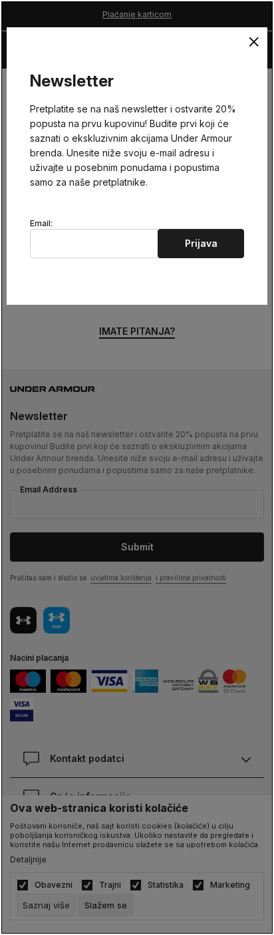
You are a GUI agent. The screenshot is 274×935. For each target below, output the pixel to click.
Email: (41, 224)
